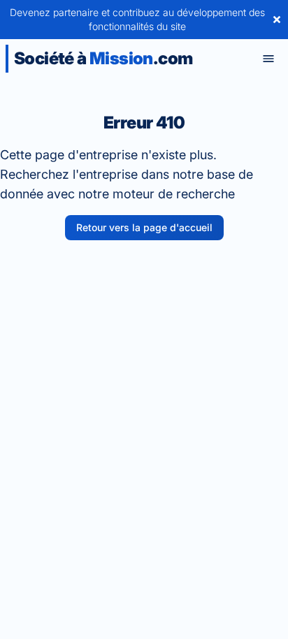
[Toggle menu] (268, 59)
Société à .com (103, 58)
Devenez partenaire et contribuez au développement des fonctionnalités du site (137, 19)
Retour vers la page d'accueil (144, 227)
